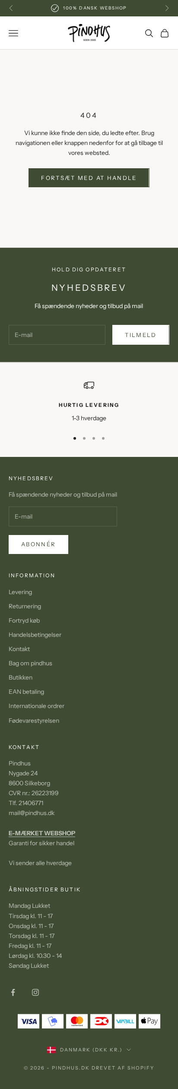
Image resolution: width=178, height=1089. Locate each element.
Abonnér (38, 544)
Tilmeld (140, 334)
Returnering (25, 606)
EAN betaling (26, 692)
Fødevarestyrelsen (34, 720)
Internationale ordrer (36, 706)
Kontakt (19, 649)
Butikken (20, 677)
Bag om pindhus (30, 663)
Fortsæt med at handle (89, 177)
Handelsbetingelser (35, 635)
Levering (20, 592)
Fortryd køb (24, 620)
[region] (89, 401)
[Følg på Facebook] (13, 992)
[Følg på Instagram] (35, 992)
